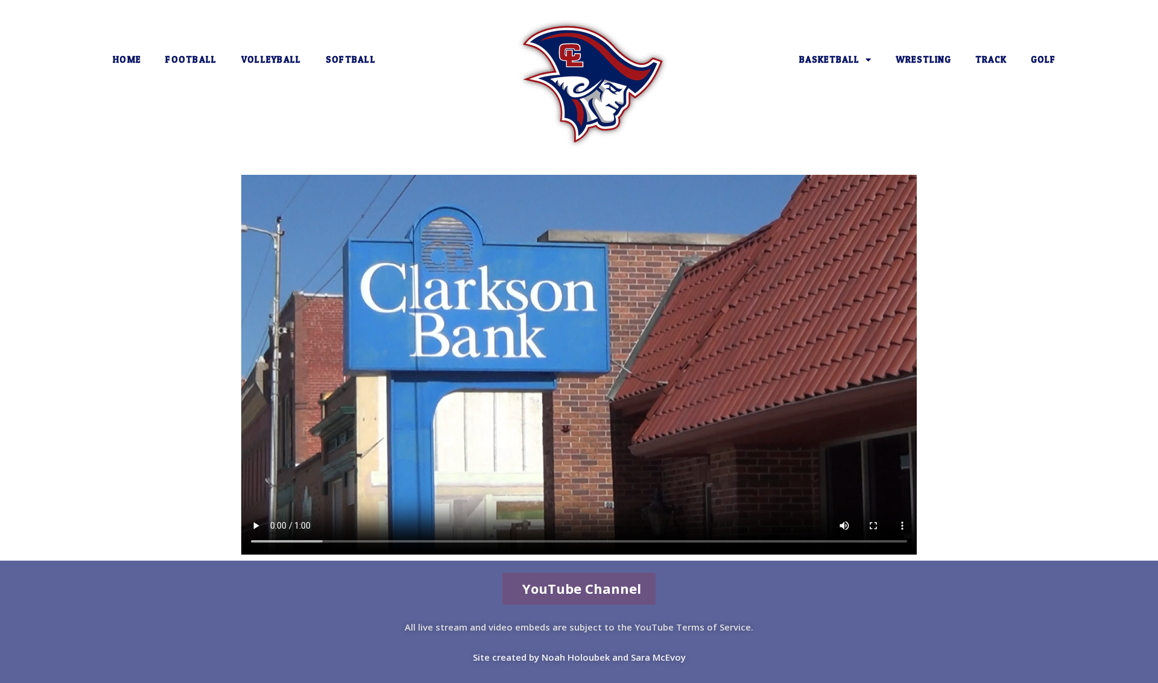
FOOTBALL (191, 59)
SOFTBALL (351, 59)
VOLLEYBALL (271, 59)
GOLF (1043, 59)
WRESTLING (923, 59)
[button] (579, 589)
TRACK (991, 59)
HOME (127, 59)
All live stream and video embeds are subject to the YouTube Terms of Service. (579, 627)
